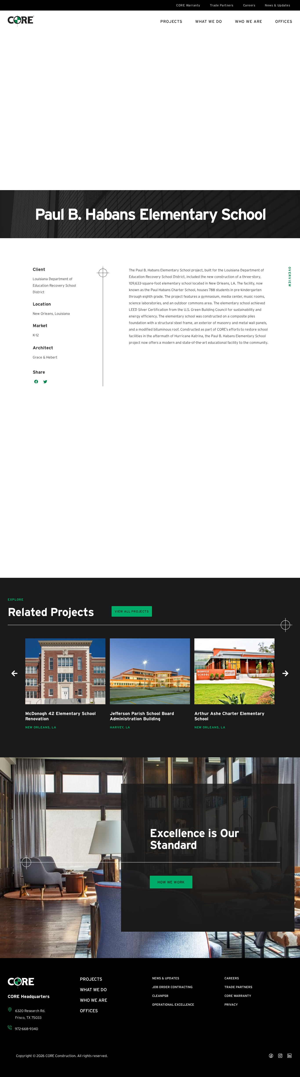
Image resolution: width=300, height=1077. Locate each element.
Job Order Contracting (172, 987)
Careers (249, 5)
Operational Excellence (173, 1004)
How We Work (171, 882)
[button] (36, 381)
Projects (171, 21)
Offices (283, 21)
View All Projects (132, 611)
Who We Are (248, 21)
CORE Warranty (188, 5)
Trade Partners (221, 5)
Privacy (231, 1004)
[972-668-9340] (10, 1027)
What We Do (208, 21)
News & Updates (277, 5)
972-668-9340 (26, 1029)
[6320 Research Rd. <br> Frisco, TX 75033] (10, 1009)
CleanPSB (160, 996)
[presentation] (14, 673)
